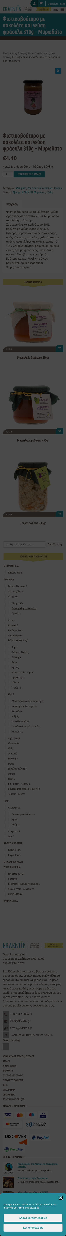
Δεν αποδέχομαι (33, 1227)
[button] (60, 1197)
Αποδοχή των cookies (33, 1217)
